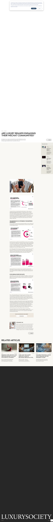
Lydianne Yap (19, 322)
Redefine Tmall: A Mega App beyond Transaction (49, 149)
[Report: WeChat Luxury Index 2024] (44, 156)
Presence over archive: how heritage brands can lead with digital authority (9, 356)
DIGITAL (47, 146)
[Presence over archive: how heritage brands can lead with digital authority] (9, 347)
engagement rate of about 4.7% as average (15, 212)
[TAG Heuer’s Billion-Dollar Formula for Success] (44, 165)
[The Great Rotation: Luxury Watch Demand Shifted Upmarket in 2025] (44, 347)
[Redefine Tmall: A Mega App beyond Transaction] (44, 146)
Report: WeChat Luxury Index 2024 (49, 159)
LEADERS (48, 165)
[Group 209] (26, 516)
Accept (34, 8)
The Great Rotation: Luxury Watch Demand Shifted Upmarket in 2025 (43, 356)
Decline (39, 8)
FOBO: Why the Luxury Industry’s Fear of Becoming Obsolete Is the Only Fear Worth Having (26, 356)
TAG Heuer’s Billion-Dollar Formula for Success (49, 168)
